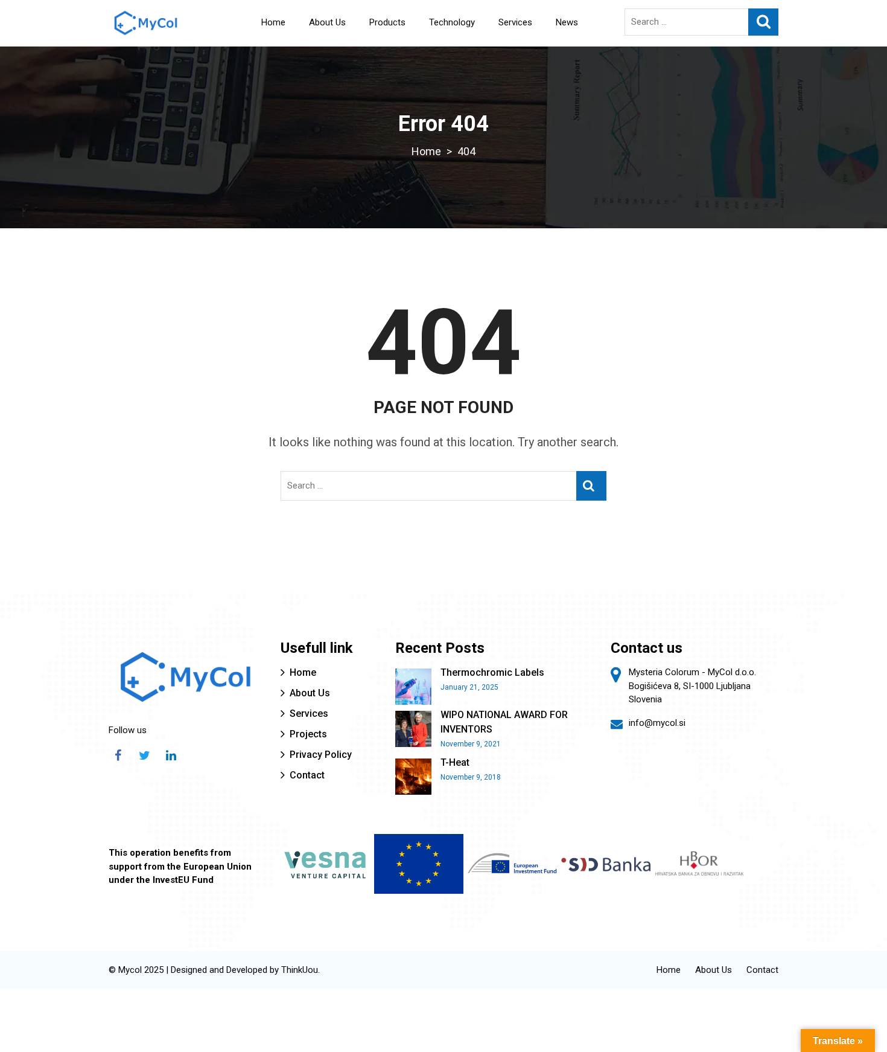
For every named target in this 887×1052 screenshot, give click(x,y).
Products (387, 22)
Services (515, 22)
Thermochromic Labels (492, 672)
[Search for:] (701, 22)
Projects (308, 734)
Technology (452, 22)
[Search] (763, 22)
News (567, 22)
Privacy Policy (321, 754)
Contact (307, 775)
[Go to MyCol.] (426, 151)
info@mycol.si (657, 722)
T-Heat (454, 762)
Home (273, 22)
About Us (327, 22)
